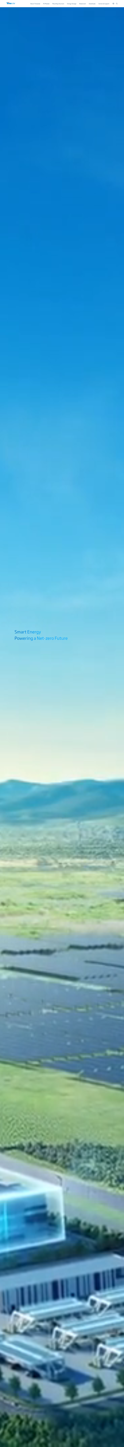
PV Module (46, 4)
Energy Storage (71, 4)
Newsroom (82, 4)
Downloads (92, 4)
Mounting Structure (58, 4)
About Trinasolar (35, 4)
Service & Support (103, 4)
